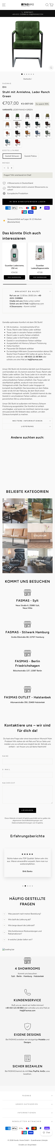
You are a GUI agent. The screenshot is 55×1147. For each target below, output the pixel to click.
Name (5, 756)
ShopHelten (32, 1145)
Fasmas (26, 1096)
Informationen (26, 1113)
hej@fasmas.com (36, 303)
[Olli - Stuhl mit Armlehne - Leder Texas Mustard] (27, 133)
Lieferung (27, 426)
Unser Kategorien (27, 1104)
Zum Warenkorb (14, 277)
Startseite (27, 79)
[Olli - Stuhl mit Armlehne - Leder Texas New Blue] (37, 133)
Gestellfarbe (10, 150)
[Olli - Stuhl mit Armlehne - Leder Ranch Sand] (7, 124)
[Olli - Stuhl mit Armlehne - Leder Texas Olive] (47, 133)
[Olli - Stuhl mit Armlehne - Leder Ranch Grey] (27, 116)
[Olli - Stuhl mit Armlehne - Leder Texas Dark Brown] (17, 133)
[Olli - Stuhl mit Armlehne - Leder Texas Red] (17, 142)
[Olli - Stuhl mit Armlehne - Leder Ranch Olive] (47, 116)
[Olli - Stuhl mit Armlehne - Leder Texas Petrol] (7, 142)
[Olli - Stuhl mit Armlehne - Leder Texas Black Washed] (37, 124)
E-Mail (6, 769)
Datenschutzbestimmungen (22, 823)
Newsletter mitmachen (26, 1121)
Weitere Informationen (27, 421)
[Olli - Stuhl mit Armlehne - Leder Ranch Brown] (7, 116)
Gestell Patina (30, 156)
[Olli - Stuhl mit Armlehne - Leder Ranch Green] (17, 116)
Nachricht (9, 783)
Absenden (27, 810)
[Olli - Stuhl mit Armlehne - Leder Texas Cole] (27, 124)
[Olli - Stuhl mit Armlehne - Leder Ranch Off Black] (37, 116)
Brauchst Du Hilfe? (27, 291)
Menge (6, 163)
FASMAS (6, 83)
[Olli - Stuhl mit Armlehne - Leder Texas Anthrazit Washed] (17, 124)
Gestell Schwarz (12, 156)
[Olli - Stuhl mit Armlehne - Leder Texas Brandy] (7, 133)
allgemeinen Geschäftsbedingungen (26, 820)
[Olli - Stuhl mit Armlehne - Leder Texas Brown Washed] (47, 124)
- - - (27, 976)
